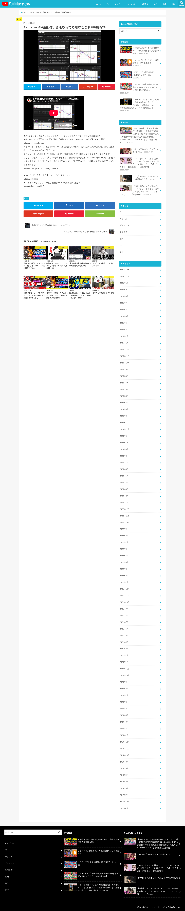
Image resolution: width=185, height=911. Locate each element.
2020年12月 (125, 662)
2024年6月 (124, 389)
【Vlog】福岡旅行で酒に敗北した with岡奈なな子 (146, 178)
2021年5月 (124, 636)
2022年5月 (124, 556)
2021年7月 (124, 622)
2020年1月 (124, 735)
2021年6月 (124, 629)
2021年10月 (125, 602)
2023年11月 (124, 436)
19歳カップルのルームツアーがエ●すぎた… (146, 150)
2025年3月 (124, 330)
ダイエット (131, 4)
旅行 (155, 4)
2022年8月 (124, 536)
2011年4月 (124, 808)
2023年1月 (124, 503)
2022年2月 (124, 576)
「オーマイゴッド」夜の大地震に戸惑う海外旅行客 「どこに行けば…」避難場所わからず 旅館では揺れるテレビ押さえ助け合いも (139, 105)
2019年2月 (124, 782)
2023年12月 (125, 429)
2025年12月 (125, 270)
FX (108, 4)
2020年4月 (124, 715)
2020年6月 (124, 702)
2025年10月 (125, 283)
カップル (118, 4)
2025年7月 (124, 303)
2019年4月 (124, 775)
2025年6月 (124, 310)
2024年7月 (124, 383)
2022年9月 (124, 529)
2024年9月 (124, 369)
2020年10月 (125, 675)
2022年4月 (124, 562)
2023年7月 (124, 463)
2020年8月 (124, 689)
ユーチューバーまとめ (157, 907)
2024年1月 (124, 423)
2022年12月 (125, 509)
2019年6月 (124, 768)
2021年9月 (124, 609)
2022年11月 (124, 516)
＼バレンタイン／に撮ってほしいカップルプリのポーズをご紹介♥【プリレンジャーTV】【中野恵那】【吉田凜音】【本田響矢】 (139, 164)
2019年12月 (125, 742)
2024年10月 (125, 363)
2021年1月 (124, 655)
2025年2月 (124, 336)
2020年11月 (124, 669)
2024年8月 (124, 376)
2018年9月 (124, 788)
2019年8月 (124, 762)
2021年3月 (124, 649)
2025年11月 (124, 276)
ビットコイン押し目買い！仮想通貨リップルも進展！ (146, 63)
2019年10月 (125, 755)
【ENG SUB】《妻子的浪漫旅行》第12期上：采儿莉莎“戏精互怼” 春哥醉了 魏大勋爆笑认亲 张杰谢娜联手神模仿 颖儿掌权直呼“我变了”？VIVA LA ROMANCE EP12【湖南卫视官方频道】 (139, 135)
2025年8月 (124, 296)
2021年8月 (124, 616)
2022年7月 (124, 542)
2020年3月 (124, 722)
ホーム (98, 4)
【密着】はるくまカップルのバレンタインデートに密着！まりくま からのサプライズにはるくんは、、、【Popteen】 (139, 190)
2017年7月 (124, 795)
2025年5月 (124, 316)
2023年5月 (124, 476)
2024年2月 (124, 416)
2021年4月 (124, 642)
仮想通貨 (144, 4)
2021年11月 (124, 596)
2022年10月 (125, 523)
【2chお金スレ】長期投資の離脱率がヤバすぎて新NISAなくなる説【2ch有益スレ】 (139, 88)
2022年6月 (124, 549)
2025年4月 (124, 323)
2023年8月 (124, 456)
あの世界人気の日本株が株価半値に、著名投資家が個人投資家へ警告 (146, 50)
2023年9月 (124, 449)
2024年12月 (125, 350)
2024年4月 (124, 403)
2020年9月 (124, 682)
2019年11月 (124, 749)
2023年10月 (125, 443)
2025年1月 (124, 343)
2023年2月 (124, 496)
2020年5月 (124, 709)
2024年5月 (124, 396)
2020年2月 (124, 729)
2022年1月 (124, 582)
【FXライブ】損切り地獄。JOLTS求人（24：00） (144, 75)
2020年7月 (124, 695)
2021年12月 (125, 589)
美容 (164, 4)
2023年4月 (124, 483)
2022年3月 (124, 569)
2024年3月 (124, 409)
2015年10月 (125, 802)
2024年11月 (124, 356)
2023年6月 (124, 469)
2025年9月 (124, 290)
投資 (174, 4)
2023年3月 (124, 489)
